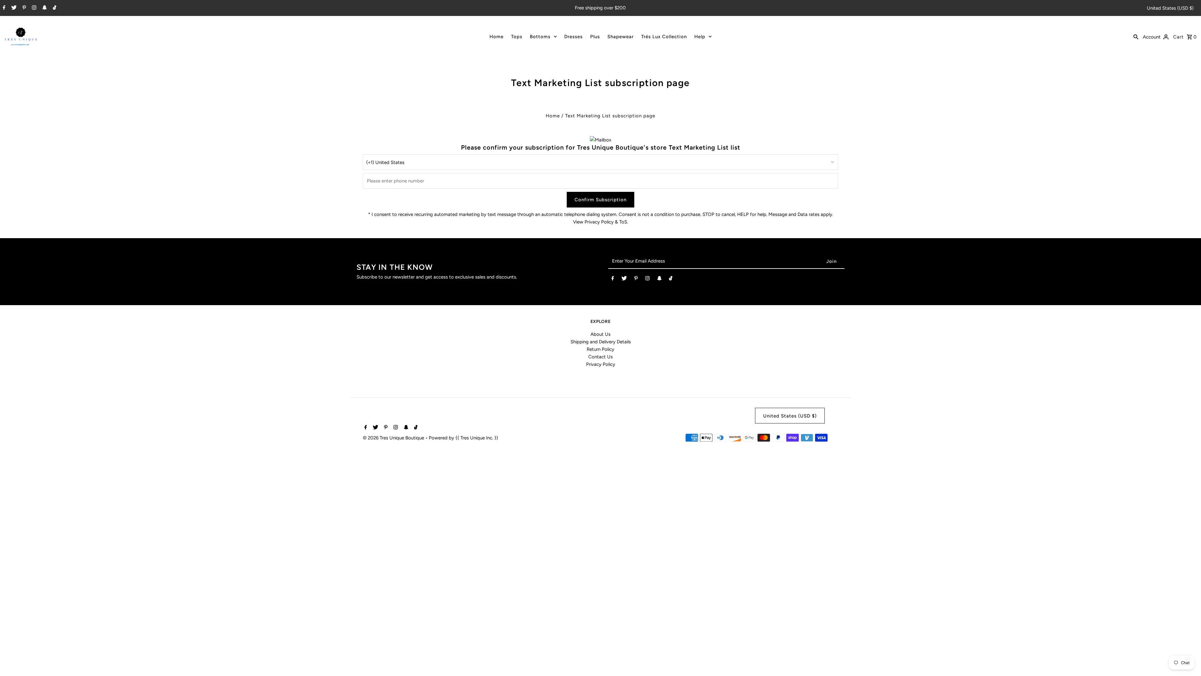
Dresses (573, 36)
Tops (516, 36)
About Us (600, 334)
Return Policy (600, 349)
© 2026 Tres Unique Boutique (394, 438)
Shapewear (620, 36)
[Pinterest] (23, 8)
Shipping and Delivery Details (600, 342)
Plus (595, 36)
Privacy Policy (600, 364)
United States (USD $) (1170, 8)
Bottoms (540, 36)
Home (496, 36)
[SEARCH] (1136, 36)
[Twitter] (13, 8)
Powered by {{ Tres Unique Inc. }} (463, 438)
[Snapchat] (44, 8)
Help (699, 36)
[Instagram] (33, 8)
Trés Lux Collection (664, 36)
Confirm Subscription (600, 199)
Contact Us (600, 357)
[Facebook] (3, 8)
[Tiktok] (53, 8)
